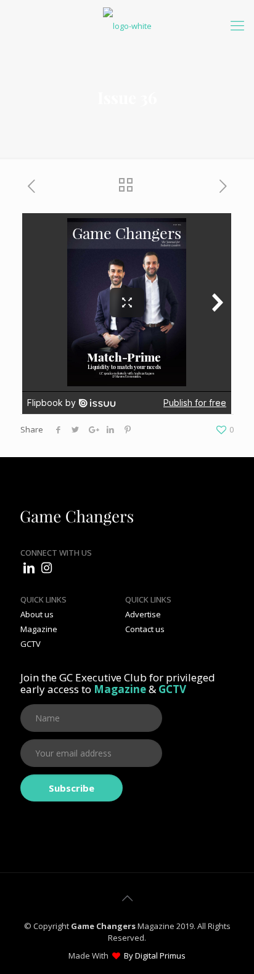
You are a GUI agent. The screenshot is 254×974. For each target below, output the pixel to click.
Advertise (143, 614)
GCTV (30, 643)
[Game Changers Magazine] (127, 24)
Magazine (38, 629)
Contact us (145, 629)
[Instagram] (46, 567)
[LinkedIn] (29, 567)
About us (37, 614)
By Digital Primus (155, 955)
